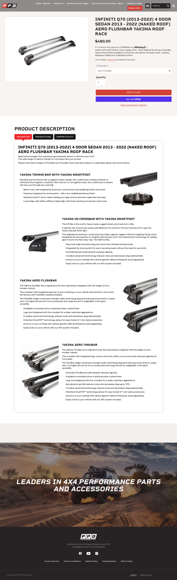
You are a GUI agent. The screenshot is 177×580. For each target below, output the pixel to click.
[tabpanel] (88, 276)
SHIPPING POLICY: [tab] (65, 137)
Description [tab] (23, 137)
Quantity (101, 77)
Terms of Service (51, 561)
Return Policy (127, 561)
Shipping (111, 60)
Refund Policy (91, 561)
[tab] (43, 137)
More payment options (134, 105)
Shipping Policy (109, 561)
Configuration (102, 66)
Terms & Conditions (72, 561)
